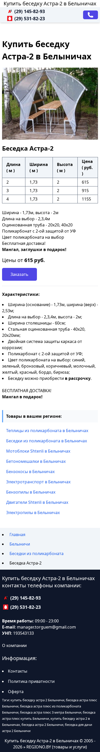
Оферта (16, 691)
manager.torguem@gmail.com (46, 627)
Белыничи (19, 544)
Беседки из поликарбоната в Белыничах (46, 441)
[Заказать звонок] (90, 15)
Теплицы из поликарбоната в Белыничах (47, 430)
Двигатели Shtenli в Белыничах (37, 502)
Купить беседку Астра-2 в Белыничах (50, 3)
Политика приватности (31, 681)
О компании (14, 645)
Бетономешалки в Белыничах (36, 461)
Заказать (19, 274)
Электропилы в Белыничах (33, 512)
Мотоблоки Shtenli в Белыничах (38, 451)
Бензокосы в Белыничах (30, 471)
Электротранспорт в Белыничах (38, 482)
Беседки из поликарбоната (36, 553)
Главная (17, 534)
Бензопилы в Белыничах (30, 492)
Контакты (17, 671)
